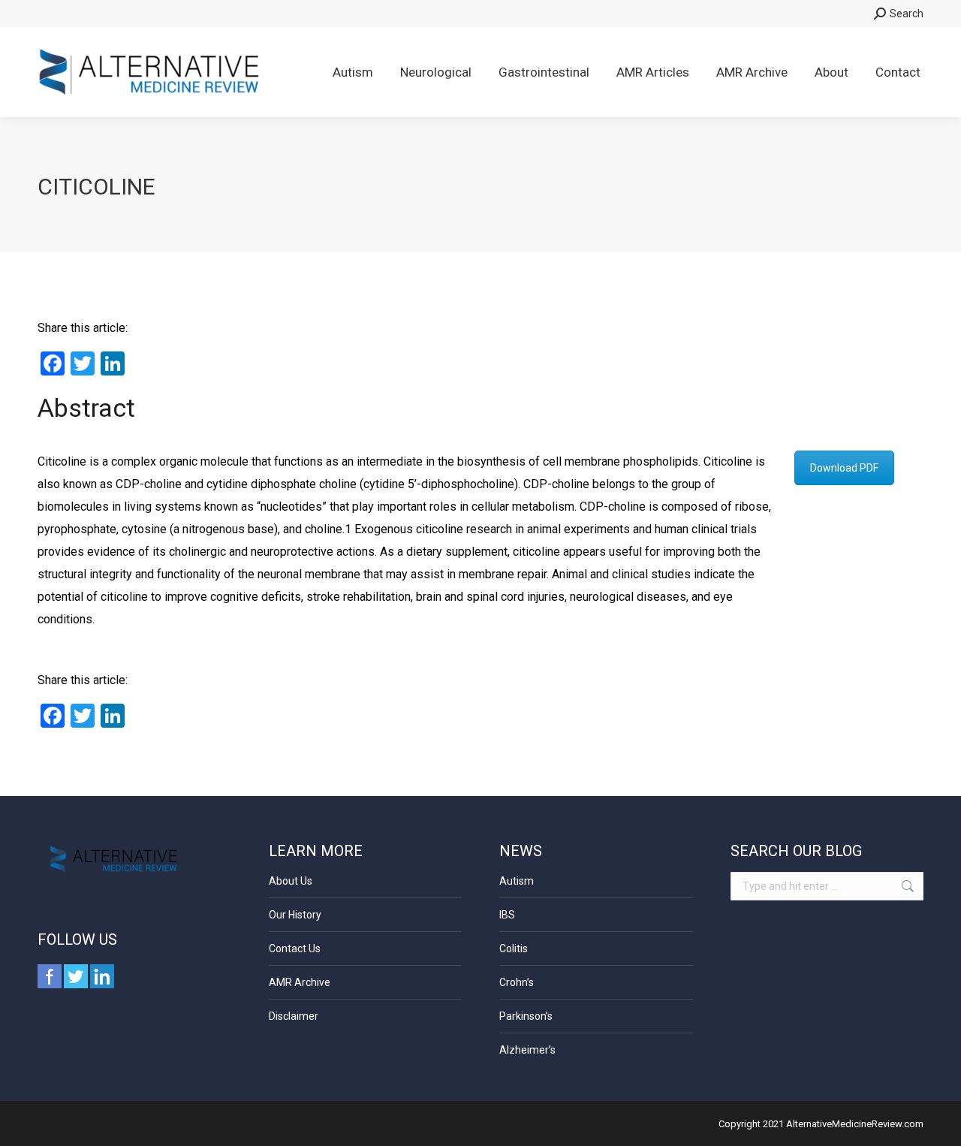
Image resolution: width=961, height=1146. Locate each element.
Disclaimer (293, 1016)
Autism (516, 881)
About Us (290, 881)
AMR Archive (299, 982)
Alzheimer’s (527, 1050)
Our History (295, 915)
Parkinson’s (526, 1016)
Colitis (513, 948)
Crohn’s (516, 982)
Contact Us (295, 948)
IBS (507, 915)
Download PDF (844, 468)
